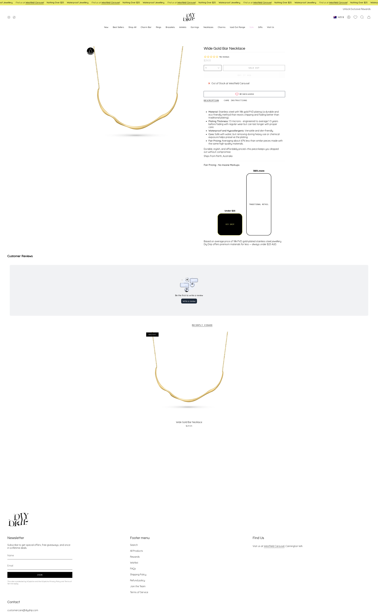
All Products (136, 550)
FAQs (133, 568)
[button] (195, 27)
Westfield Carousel (274, 546)
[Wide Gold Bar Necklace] (189, 375)
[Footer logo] (18, 520)
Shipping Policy (138, 574)
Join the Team (137, 586)
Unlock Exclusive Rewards (357, 9)
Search (134, 544)
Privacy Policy (55, 581)
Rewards (135, 556)
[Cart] (368, 17)
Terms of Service (139, 592)
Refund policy (137, 580)
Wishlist (134, 562)
